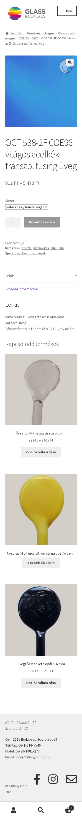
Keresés (41, 810)
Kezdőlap (16, 33)
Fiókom (13, 810)
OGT (35, 38)
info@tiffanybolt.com (33, 757)
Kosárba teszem (42, 222)
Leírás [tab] (10, 275)
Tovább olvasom (41, 562)
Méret (10, 200)
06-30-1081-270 (27, 751)
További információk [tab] (21, 289)
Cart (63, 806)
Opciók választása (41, 452)
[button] (70, 62)
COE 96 (23, 38)
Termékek (34, 33)
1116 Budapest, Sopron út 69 (35, 739)
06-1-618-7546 (29, 745)
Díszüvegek (41, 248)
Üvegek (49, 33)
